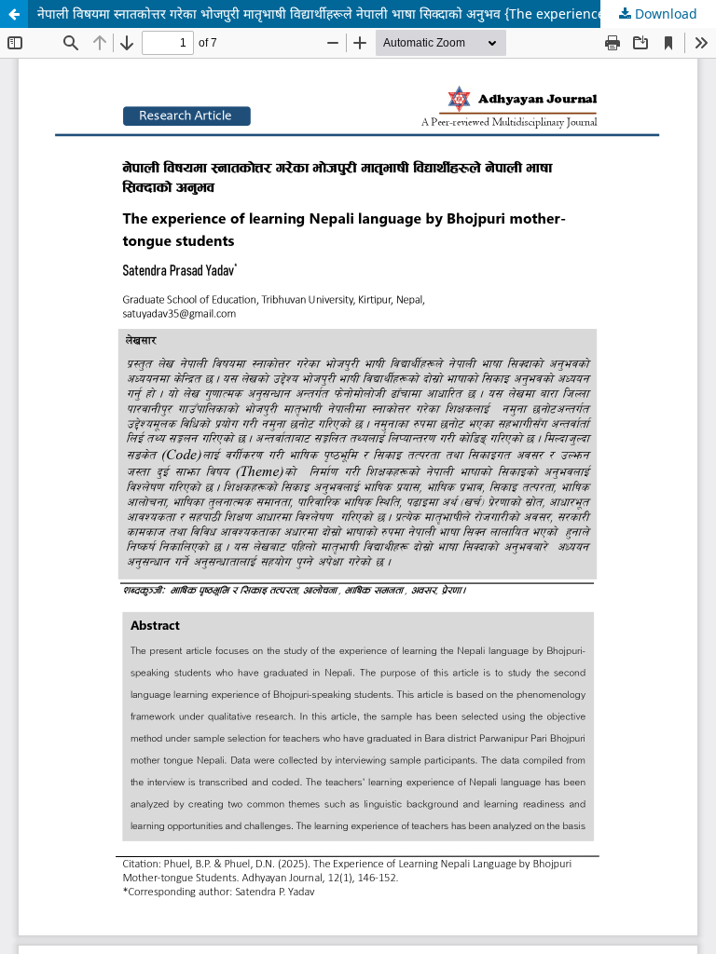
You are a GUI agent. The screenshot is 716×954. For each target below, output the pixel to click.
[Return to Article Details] (14, 14)
